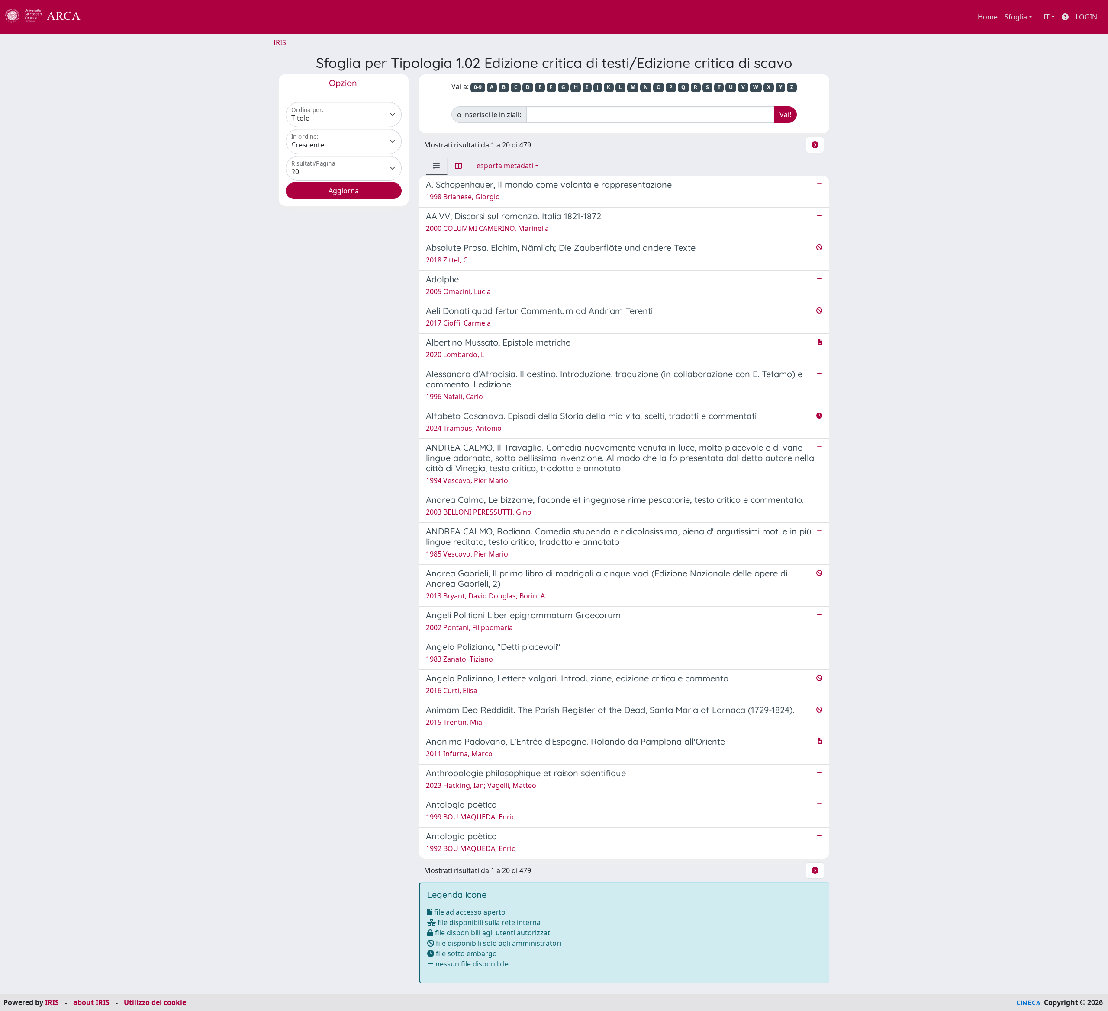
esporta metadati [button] (505, 165)
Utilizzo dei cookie (155, 1002)
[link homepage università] (104, 17)
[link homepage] (47, 17)
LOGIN (1086, 17)
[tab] (437, 166)
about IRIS (91, 1002)
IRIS (280, 42)
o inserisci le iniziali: (489, 114)
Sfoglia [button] (1016, 17)
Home (988, 17)
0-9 (478, 87)
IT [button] (1047, 17)
